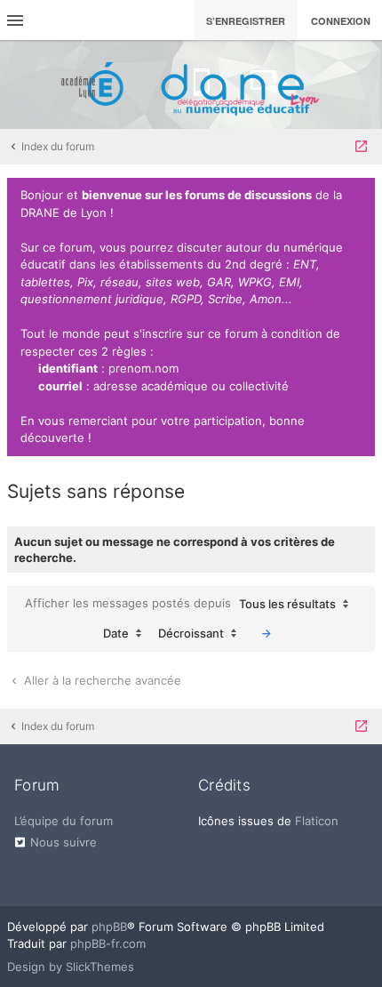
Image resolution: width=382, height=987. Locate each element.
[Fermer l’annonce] (358, 195)
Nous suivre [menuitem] (63, 842)
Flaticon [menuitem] (316, 821)
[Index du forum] (191, 84)
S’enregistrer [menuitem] (245, 21)
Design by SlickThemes (70, 966)
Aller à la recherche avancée (100, 680)
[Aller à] (361, 146)
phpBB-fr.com (108, 943)
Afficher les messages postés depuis (180, 603)
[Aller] (266, 633)
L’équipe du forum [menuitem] (63, 821)
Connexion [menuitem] (340, 21)
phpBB (109, 926)
